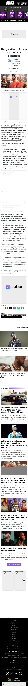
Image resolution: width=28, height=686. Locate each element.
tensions (7, 317)
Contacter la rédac (14, 642)
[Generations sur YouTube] (16, 673)
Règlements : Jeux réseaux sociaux (14, 654)
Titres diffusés (14, 627)
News (6, 20)
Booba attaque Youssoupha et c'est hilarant (13, 549)
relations (12, 317)
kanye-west (4, 315)
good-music (15, 315)
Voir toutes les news (14, 564)
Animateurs (14, 624)
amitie (3, 317)
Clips (14, 664)
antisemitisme (23, 315)
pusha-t (10, 315)
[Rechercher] (22, 3)
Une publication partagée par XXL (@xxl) (14, 211)
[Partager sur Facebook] (6, 309)
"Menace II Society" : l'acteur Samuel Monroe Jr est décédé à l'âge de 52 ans (14, 410)
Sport (20, 20)
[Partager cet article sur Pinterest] (14, 309)
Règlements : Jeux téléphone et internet (14, 657)
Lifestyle (14, 640)
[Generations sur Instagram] (20, 673)
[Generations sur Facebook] (7, 673)
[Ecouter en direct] (18, 3)
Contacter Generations (14, 669)
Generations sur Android (14, 649)
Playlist (14, 626)
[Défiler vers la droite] (23, 580)
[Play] (2, 14)
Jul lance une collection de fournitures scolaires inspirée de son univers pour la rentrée (14, 444)
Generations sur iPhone (14, 647)
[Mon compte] (25, 3)
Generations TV (14, 662)
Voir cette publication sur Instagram (11, 191)
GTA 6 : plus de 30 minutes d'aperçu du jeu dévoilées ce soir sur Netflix (14, 517)
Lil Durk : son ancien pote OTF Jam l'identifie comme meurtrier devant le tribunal (13, 480)
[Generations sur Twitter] (11, 673)
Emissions (14, 622)
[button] (8, 580)
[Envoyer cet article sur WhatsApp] (18, 309)
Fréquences (14, 629)
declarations (18, 317)
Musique (13, 20)
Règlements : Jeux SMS (14, 655)
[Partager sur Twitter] (10, 309)
